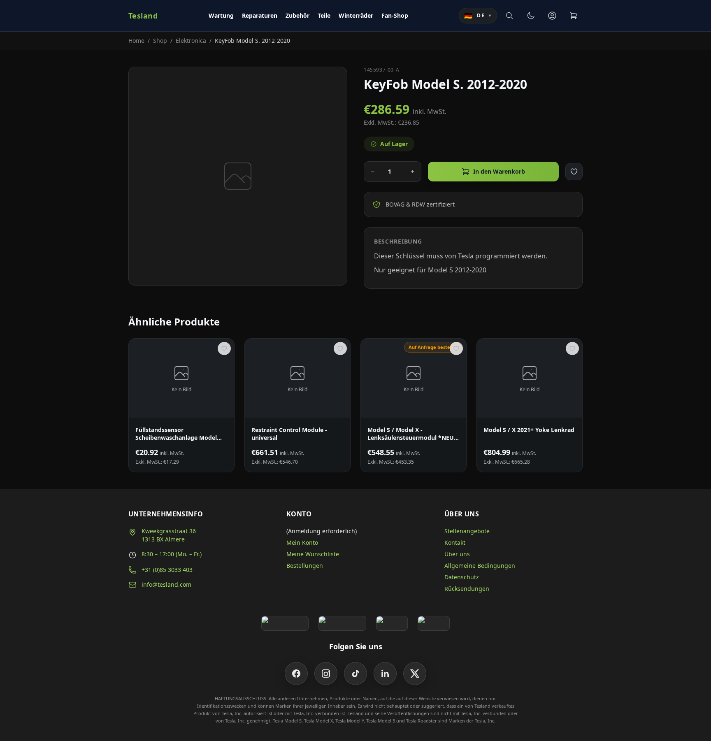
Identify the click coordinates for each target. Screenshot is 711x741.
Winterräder (356, 15)
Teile (324, 15)
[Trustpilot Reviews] (342, 623)
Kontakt (454, 542)
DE (478, 15)
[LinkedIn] (385, 673)
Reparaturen (259, 15)
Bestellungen (304, 565)
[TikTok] (355, 673)
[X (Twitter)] (414, 673)
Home (136, 40)
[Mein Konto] (552, 16)
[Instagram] (325, 673)
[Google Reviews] (285, 623)
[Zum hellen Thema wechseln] (531, 16)
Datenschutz (461, 577)
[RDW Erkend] (434, 623)
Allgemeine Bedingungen (479, 565)
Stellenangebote (467, 531)
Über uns (457, 554)
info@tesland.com (166, 584)
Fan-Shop (394, 15)
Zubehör (297, 15)
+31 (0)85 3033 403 (167, 570)
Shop (160, 40)
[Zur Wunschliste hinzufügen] (574, 171)
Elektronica (191, 40)
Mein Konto (302, 542)
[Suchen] (509, 16)
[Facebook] (296, 673)
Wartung (221, 15)
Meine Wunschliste (312, 554)
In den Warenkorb (499, 171)
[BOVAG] (392, 623)
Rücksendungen (466, 588)
